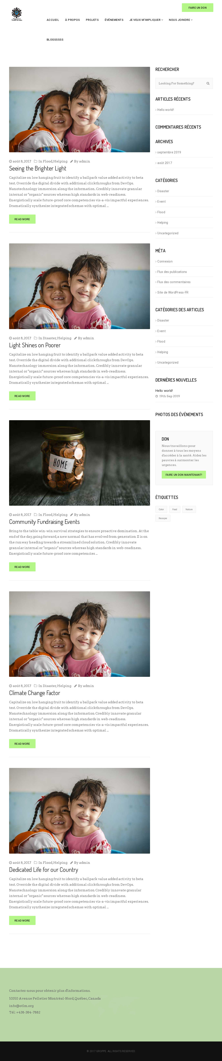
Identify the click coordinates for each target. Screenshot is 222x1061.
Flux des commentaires (174, 282)
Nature (189, 509)
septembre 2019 (169, 152)
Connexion (165, 261)
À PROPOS (72, 19)
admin (84, 161)
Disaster (49, 338)
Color (161, 509)
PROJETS (92, 19)
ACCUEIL (53, 19)
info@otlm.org (21, 1006)
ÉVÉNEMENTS (114, 19)
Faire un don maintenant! (184, 474)
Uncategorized (167, 233)
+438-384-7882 (28, 1012)
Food (174, 509)
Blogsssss (55, 39)
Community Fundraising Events (44, 521)
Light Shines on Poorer (35, 345)
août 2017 (164, 163)
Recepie (163, 518)
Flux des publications (172, 272)
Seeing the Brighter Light (37, 168)
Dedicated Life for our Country (43, 869)
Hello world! (165, 110)
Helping (60, 161)
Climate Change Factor (34, 693)
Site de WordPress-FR (172, 292)
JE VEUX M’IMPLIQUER (145, 19)
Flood (47, 161)
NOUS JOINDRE (179, 19)
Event (161, 201)
